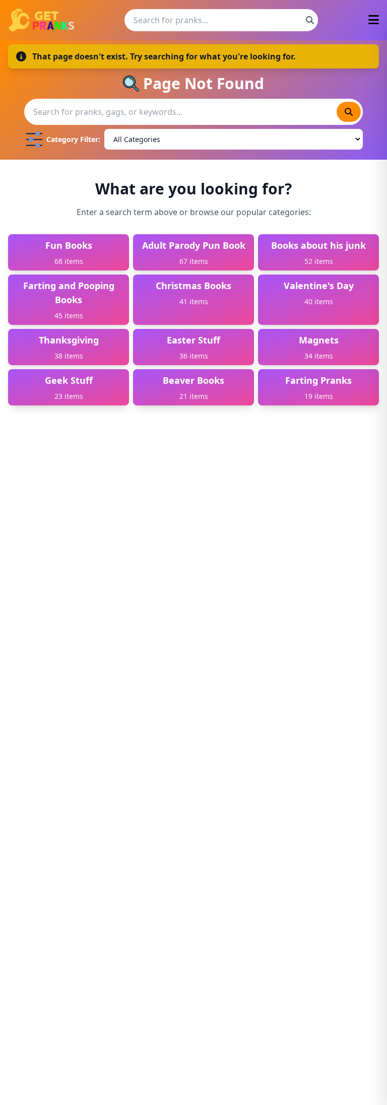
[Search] (310, 20)
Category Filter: (73, 139)
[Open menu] (373, 20)
